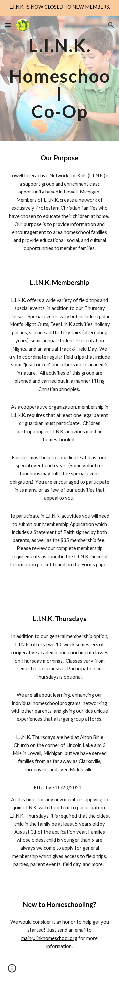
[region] (59, 8)
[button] (8, 25)
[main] (59, 78)
